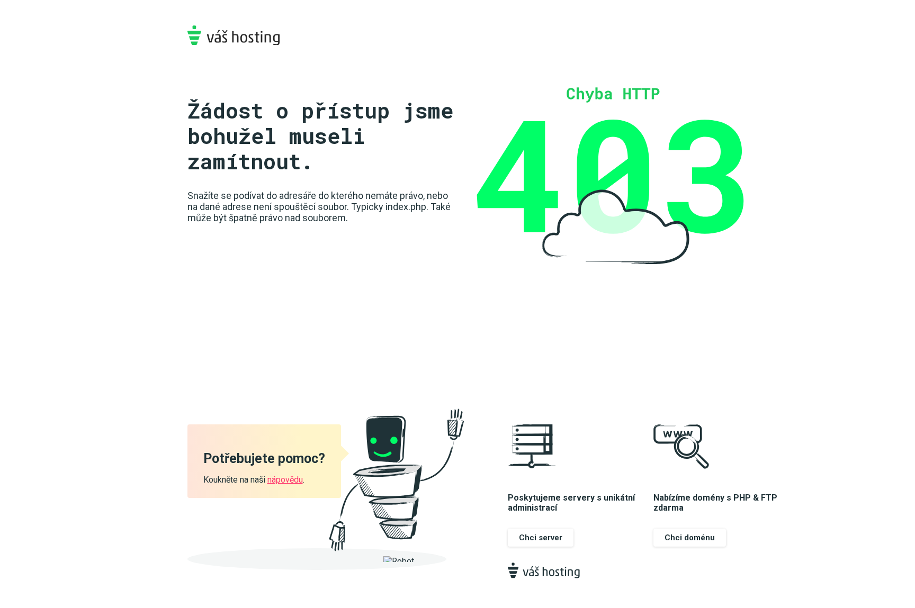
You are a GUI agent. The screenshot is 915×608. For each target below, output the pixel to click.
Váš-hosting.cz (233, 35)
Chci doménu (690, 537)
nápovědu (285, 480)
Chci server (540, 537)
